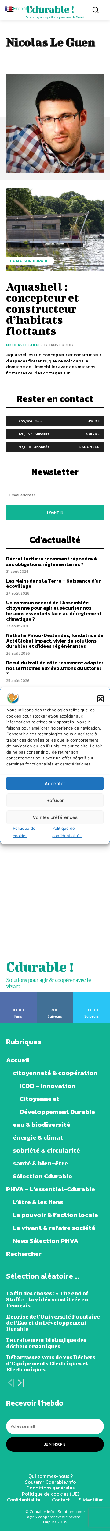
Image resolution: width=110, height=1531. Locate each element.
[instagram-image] (27, 871)
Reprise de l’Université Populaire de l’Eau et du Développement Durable (53, 1322)
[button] (100, 699)
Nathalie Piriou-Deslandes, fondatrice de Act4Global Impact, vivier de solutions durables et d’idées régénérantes (55, 640)
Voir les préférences (55, 817)
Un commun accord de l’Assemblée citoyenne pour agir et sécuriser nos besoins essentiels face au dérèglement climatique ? (53, 611)
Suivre (93, 433)
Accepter (55, 783)
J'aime (94, 420)
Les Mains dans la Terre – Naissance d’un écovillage (54, 583)
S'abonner (89, 446)
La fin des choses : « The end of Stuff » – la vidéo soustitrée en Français (47, 1299)
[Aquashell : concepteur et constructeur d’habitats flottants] (55, 229)
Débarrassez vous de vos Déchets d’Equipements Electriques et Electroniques (50, 1363)
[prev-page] (10, 1383)
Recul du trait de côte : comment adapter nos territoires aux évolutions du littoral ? (55, 668)
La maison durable (30, 261)
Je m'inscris (55, 1444)
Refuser (55, 800)
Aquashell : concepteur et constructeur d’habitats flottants (42, 308)
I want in (55, 512)
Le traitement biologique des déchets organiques (46, 1343)
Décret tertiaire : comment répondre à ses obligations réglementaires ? (51, 561)
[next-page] (20, 1383)
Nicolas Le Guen (22, 345)
